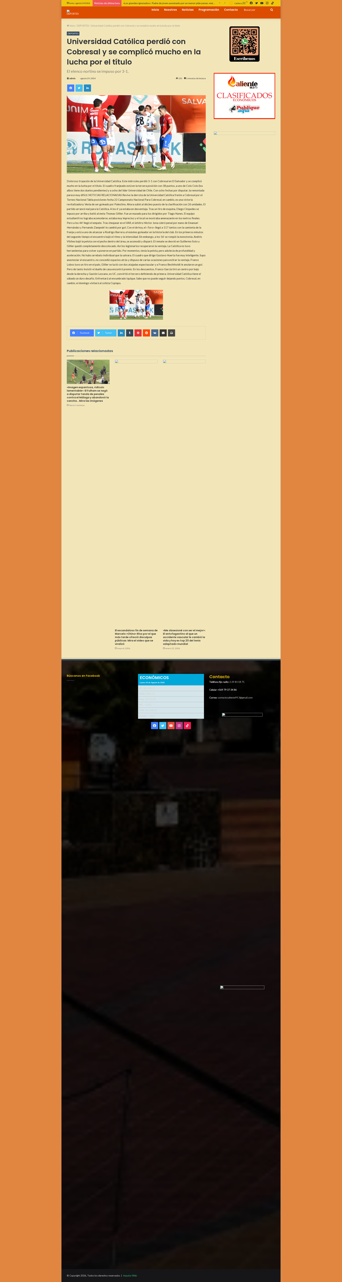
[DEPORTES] (73, 12)
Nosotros (170, 10)
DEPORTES (83, 25)
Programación (209, 10)
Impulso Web (130, 1275)
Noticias (188, 10)
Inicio (155, 10)
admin (72, 78)
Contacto (231, 10)
